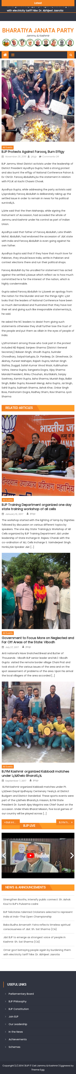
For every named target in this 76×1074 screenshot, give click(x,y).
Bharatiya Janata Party (38, 30)
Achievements (18, 1039)
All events (8, 147)
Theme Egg (37, 1069)
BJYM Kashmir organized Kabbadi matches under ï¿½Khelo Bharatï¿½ (35, 773)
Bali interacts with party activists (13, 822)
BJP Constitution (19, 1009)
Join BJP (13, 1016)
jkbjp (34, 156)
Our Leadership (18, 1024)
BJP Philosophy (18, 1001)
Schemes (14, 1047)
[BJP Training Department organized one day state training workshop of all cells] (38, 455)
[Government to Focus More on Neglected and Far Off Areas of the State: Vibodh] (38, 591)
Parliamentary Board (21, 994)
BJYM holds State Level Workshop (66, 822)
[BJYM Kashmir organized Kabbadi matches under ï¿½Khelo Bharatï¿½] (38, 722)
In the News (16, 1032)
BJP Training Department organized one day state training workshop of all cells (36, 507)
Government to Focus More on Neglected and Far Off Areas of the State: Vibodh (38, 640)
